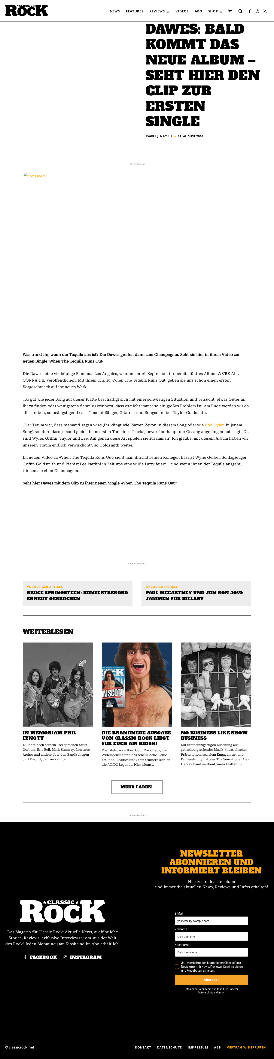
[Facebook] (249, 11)
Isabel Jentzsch (159, 136)
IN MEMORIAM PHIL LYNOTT (49, 735)
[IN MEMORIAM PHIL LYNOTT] (58, 685)
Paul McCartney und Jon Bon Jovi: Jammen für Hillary (194, 596)
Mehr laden (136, 787)
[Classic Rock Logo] (26, 10)
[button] (240, 11)
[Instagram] (257, 11)
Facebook (43, 957)
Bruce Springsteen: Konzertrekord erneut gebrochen (77, 596)
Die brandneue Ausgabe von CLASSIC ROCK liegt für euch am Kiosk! (136, 738)
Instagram (86, 957)
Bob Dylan (215, 425)
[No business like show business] (216, 685)
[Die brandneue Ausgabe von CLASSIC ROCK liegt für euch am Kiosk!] (137, 685)
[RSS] (265, 11)
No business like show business (214, 735)
